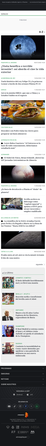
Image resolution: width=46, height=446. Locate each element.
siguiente (39, 265)
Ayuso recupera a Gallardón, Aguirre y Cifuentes (14, 2)
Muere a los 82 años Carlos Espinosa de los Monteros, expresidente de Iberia (27, 315)
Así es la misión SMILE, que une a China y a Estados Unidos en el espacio (20, 94)
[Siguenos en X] (31, 406)
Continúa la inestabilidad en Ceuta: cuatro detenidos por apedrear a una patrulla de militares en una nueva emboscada (28, 351)
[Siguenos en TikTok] (14, 406)
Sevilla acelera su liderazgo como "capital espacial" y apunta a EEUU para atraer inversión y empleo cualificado (33, 205)
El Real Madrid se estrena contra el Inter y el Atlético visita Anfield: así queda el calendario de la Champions (30, 332)
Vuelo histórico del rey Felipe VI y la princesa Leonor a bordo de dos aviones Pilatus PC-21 (21, 82)
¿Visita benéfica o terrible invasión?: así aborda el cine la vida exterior (22, 69)
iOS (31, 395)
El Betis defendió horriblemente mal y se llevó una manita (29, 281)
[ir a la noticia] (8, 282)
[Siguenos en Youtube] (9, 406)
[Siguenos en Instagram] (20, 406)
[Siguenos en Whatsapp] (37, 406)
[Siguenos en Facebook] (26, 406)
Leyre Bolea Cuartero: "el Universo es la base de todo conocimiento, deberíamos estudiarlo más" (20, 145)
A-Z (41, 32)
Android (19, 395)
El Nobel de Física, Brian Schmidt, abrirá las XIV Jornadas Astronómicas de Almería (22, 158)
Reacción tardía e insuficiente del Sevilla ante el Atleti (29, 298)
